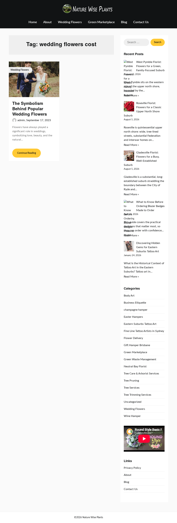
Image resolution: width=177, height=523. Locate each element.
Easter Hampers (133, 316)
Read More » (131, 95)
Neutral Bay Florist (135, 366)
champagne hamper (135, 309)
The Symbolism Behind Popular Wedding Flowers (29, 108)
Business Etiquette (135, 302)
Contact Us (141, 22)
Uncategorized (132, 402)
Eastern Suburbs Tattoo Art (140, 324)
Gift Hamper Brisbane (137, 345)
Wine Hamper (132, 416)
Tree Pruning (131, 380)
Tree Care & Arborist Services (141, 373)
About (47, 22)
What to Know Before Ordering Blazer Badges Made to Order (150, 206)
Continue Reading (26, 153)
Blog (124, 22)
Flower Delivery (133, 338)
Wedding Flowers (70, 22)
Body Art (129, 295)
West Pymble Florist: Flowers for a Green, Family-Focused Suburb (150, 66)
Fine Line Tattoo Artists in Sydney (144, 331)
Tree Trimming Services (137, 394)
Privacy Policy (132, 468)
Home (33, 22)
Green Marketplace (101, 22)
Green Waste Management (140, 359)
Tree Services (131, 387)
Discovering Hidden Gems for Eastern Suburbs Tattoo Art (148, 247)
